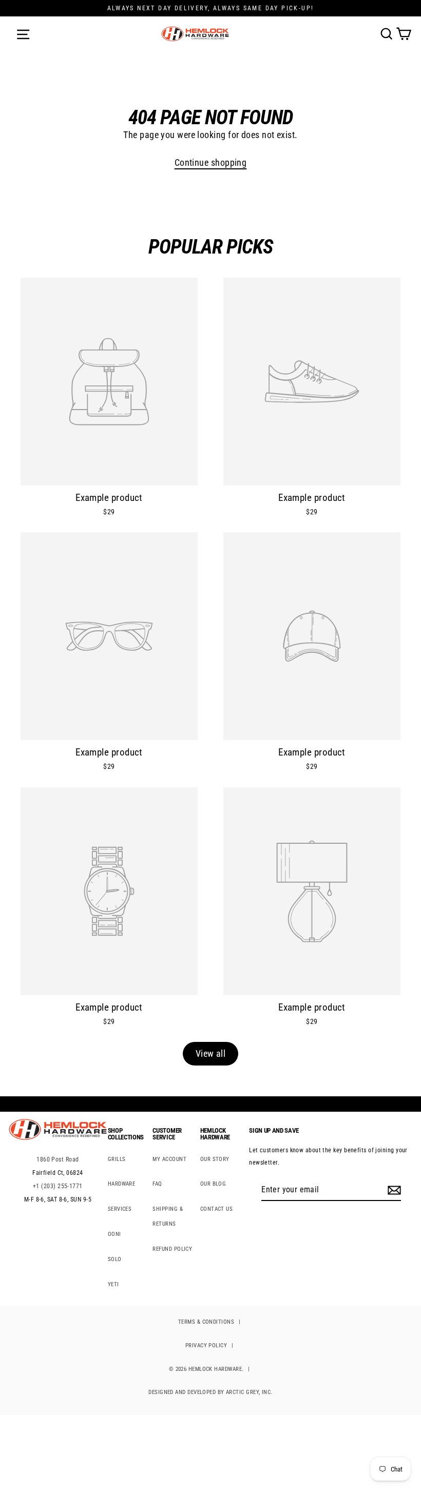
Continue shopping (211, 162)
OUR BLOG (213, 1183)
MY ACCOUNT (169, 1159)
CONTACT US (216, 1209)
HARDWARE (122, 1183)
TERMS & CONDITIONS (206, 1322)
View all (211, 1053)
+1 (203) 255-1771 (58, 1186)
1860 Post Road (57, 1159)
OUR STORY (214, 1159)
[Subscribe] (393, 1190)
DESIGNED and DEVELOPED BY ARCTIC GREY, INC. (210, 1392)
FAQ (157, 1183)
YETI (113, 1284)
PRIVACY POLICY (206, 1345)
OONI (114, 1234)
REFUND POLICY (172, 1249)
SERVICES (120, 1209)
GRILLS (117, 1159)
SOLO (115, 1259)
